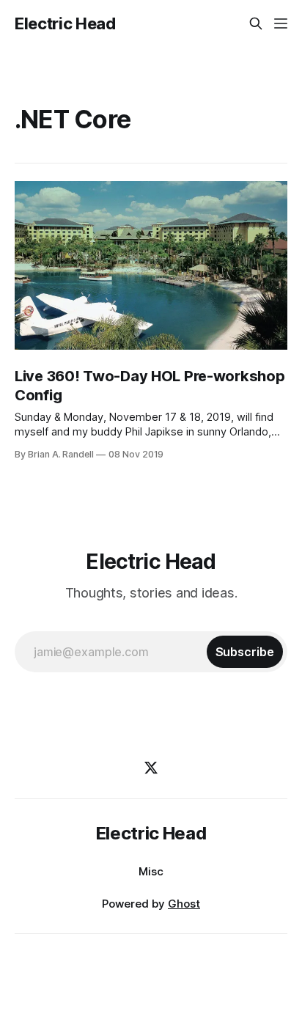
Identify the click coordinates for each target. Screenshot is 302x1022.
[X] (151, 767)
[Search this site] (256, 23)
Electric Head (65, 23)
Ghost (184, 904)
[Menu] (280, 23)
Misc (151, 871)
